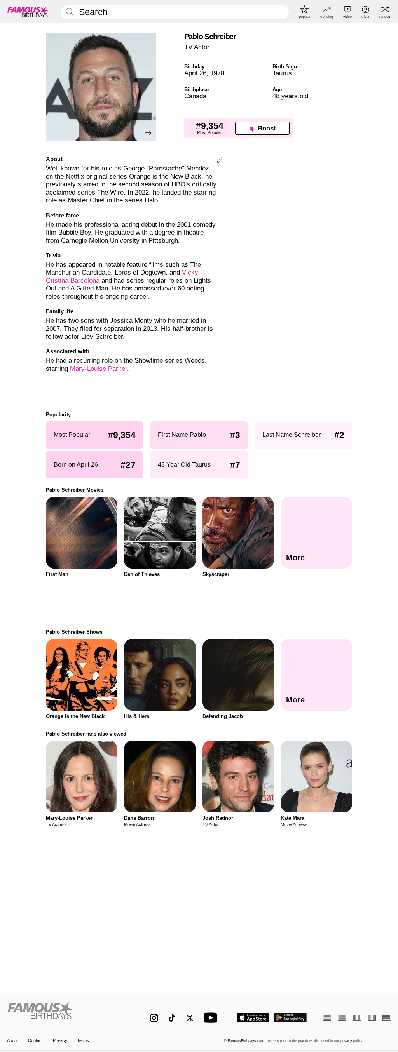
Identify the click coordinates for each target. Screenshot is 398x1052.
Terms (83, 1040)
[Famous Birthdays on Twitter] (190, 1018)
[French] (357, 1018)
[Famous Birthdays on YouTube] (212, 1017)
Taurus (282, 73)
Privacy (60, 1040)
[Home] (67, 1013)
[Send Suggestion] (220, 161)
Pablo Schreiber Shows (74, 632)
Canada (195, 96)
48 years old (290, 96)
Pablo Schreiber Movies (74, 490)
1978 (217, 73)
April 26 (195, 73)
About (12, 1040)
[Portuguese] (342, 1018)
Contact (35, 1040)
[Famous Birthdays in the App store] (253, 1017)
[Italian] (372, 1018)
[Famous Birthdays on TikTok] (172, 1018)
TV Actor (196, 47)
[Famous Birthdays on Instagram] (154, 1018)
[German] (386, 1018)
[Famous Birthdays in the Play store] (290, 1017)
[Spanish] (327, 1018)
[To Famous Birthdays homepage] (28, 11)
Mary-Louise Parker (98, 368)
